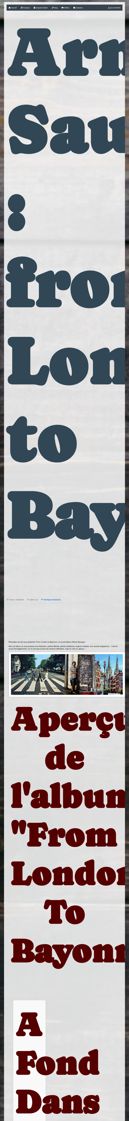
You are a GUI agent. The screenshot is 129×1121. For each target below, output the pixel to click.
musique (26, 7)
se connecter (115, 7)
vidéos (66, 7)
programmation (41, 7)
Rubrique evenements (52, 599)
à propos (79, 7)
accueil (14, 7)
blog (56, 7)
